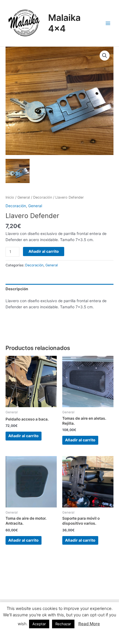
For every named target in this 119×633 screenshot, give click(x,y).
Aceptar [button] (39, 624)
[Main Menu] (108, 23)
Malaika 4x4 (64, 23)
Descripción (17, 289)
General (23, 197)
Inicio (10, 197)
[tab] (59, 289)
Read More (89, 623)
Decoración (42, 197)
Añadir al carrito (44, 251)
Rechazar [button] (63, 624)
